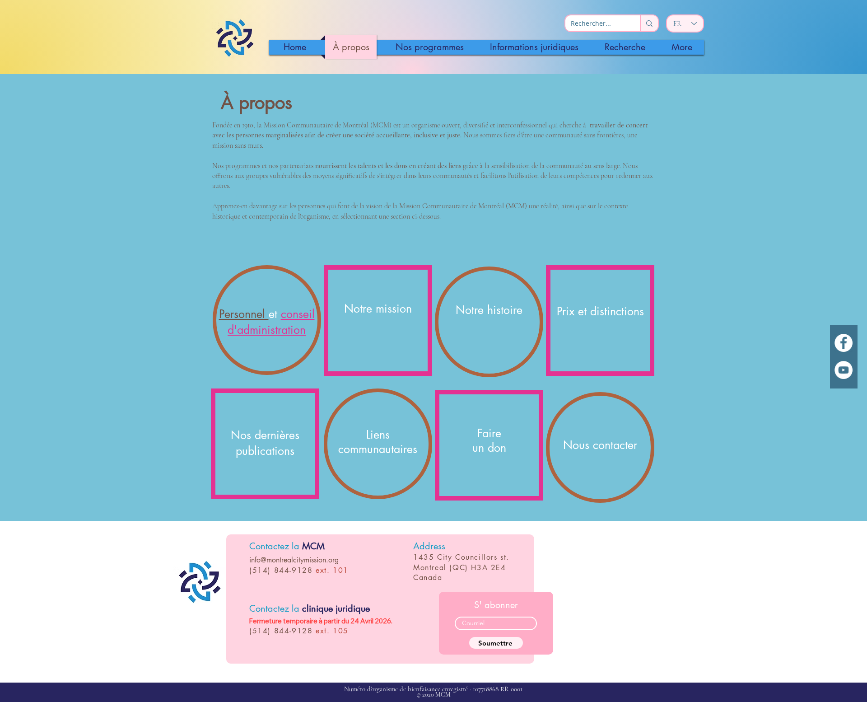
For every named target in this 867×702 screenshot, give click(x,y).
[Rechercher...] (649, 23)
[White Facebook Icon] (843, 343)
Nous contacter (600, 445)
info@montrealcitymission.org (294, 560)
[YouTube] (843, 370)
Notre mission (378, 308)
